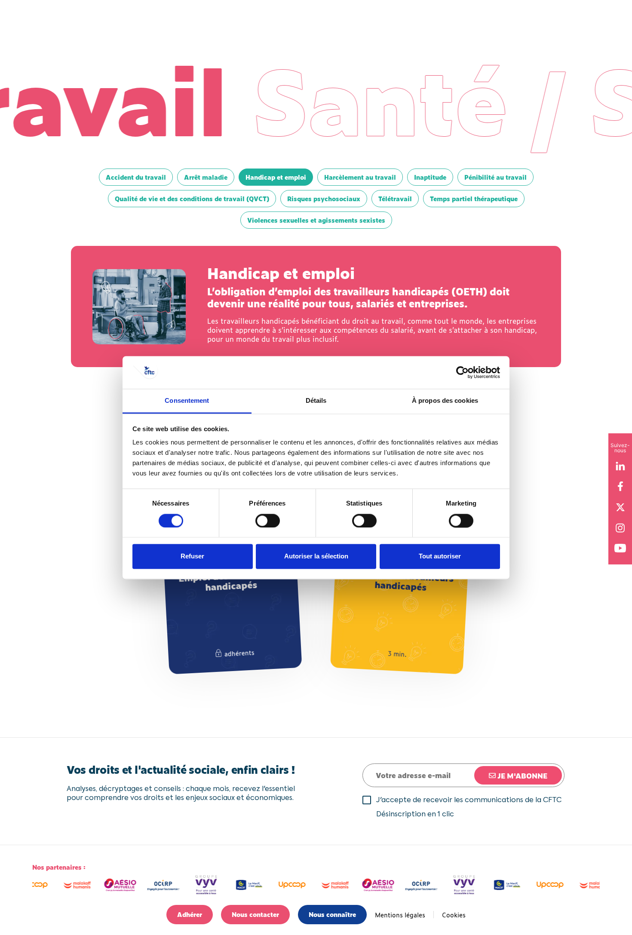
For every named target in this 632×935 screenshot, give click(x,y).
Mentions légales (400, 914)
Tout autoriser (440, 556)
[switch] (267, 520)
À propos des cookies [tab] (445, 401)
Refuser (192, 556)
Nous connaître (332, 914)
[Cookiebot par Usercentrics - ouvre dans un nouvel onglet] (462, 372)
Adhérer (189, 914)
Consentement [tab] (187, 401)
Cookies (454, 914)
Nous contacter (255, 914)
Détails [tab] (316, 401)
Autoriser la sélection (316, 556)
